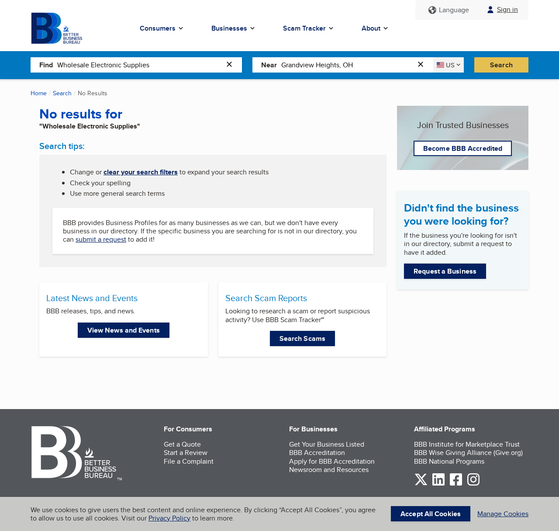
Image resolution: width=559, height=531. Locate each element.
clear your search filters (141, 172)
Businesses (229, 28)
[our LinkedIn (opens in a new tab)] (438, 484)
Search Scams (302, 338)
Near (269, 65)
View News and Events (123, 330)
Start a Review (185, 453)
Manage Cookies (502, 514)
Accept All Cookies (430, 514)
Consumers (158, 28)
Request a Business (445, 271)
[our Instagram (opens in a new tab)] (473, 484)
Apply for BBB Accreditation (332, 461)
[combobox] (139, 65)
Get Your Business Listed (326, 444)
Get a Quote (182, 444)
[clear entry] (232, 65)
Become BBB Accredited (462, 148)
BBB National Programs (449, 461)
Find (46, 65)
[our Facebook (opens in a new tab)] (456, 484)
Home (39, 93)
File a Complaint (189, 461)
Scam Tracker (304, 28)
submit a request (101, 239)
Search (501, 65)
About (371, 28)
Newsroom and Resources (329, 470)
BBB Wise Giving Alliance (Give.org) (468, 453)
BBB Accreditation (317, 453)
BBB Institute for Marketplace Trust (467, 444)
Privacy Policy (169, 518)
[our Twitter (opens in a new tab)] (421, 484)
